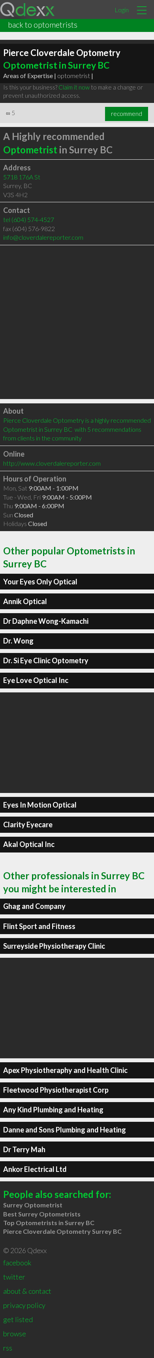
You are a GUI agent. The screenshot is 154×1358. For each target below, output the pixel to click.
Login (122, 9)
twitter (14, 1276)
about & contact (27, 1291)
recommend (126, 113)
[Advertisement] (77, 322)
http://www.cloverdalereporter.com (52, 463)
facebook (17, 1262)
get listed (18, 1319)
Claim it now (74, 87)
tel (28, 219)
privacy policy (24, 1305)
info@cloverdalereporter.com (43, 237)
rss (7, 1347)
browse (14, 1333)
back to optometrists (42, 24)
